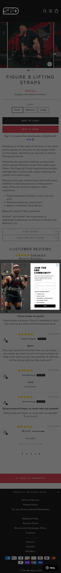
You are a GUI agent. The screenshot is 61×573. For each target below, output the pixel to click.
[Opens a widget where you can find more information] (50, 568)
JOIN (45, 306)
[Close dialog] (57, 265)
